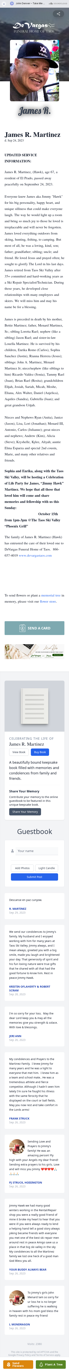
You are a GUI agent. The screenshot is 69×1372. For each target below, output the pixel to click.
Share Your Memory (25, 811)
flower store (48, 601)
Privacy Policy (23, 1355)
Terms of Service (45, 1355)
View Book (18, 752)
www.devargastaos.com (35, 555)
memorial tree (51, 595)
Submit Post (34, 877)
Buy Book (40, 752)
